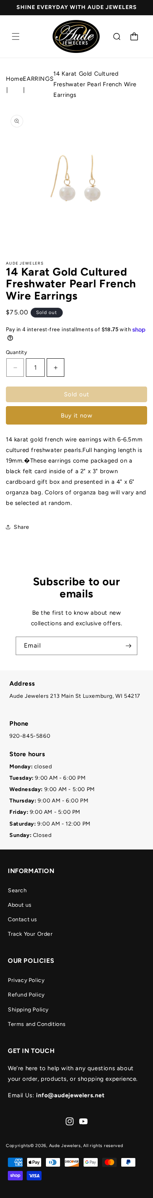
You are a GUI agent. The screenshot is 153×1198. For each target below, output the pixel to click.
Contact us (22, 919)
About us (20, 905)
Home (14, 78)
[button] (15, 36)
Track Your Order (30, 934)
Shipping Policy (28, 1009)
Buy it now (77, 415)
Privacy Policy (26, 980)
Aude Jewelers (65, 1145)
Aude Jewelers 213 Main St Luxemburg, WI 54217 (74, 696)
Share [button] (21, 527)
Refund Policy (26, 994)
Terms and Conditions (37, 1024)
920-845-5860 (29, 736)
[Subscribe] (128, 646)
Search (17, 890)
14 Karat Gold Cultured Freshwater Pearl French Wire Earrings (95, 84)
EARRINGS (38, 78)
